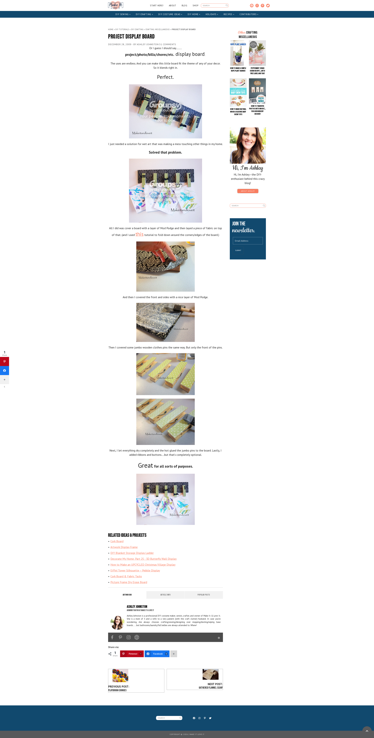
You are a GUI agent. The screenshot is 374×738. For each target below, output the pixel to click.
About (172, 5)
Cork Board (116, 541)
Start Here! (156, 5)
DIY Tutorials (122, 29)
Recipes (228, 14)
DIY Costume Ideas (169, 14)
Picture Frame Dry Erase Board (128, 582)
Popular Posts (204, 594)
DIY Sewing (122, 14)
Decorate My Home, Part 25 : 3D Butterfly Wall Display (143, 559)
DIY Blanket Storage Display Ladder (132, 553)
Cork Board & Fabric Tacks (126, 576)
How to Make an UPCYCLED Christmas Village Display (142, 564)
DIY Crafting (144, 14)
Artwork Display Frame (124, 547)
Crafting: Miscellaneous (157, 29)
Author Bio (127, 594)
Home (111, 29)
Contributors (248, 14)
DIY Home (193, 14)
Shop (196, 5)
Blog (184, 5)
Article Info (165, 594)
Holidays (211, 14)
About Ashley (248, 191)
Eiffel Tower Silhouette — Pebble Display (135, 570)
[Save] (165, 111)
